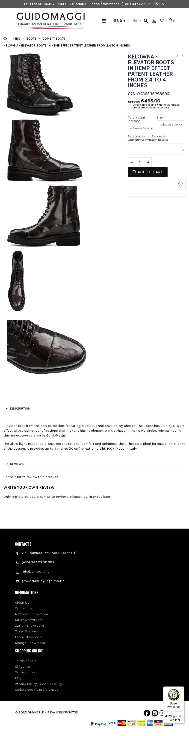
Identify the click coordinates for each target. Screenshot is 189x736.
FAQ (18, 678)
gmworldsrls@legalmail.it (43, 581)
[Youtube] (162, 714)
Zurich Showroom (29, 625)
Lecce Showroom (28, 637)
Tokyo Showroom (29, 631)
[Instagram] (154, 714)
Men (16, 38)
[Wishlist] (162, 20)
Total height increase (136, 119)
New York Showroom (31, 614)
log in (87, 497)
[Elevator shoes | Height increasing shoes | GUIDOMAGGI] (50, 21)
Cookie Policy (51, 684)
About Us (22, 602)
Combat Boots (54, 38)
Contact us (24, 608)
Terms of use (25, 672)
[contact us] (163, 4)
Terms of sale (25, 661)
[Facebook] (147, 714)
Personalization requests (147, 136)
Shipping (22, 666)
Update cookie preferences (36, 689)
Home (5, 38)
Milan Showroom (29, 620)
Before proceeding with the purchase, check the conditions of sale (156, 106)
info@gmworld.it (35, 571)
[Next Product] (183, 56)
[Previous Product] (177, 56)
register (103, 497)
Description (20, 408)
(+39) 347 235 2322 (138, 4)
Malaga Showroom (30, 643)
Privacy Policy (26, 684)
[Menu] (104, 20)
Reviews (17, 464)
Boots (31, 38)
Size (161, 117)
